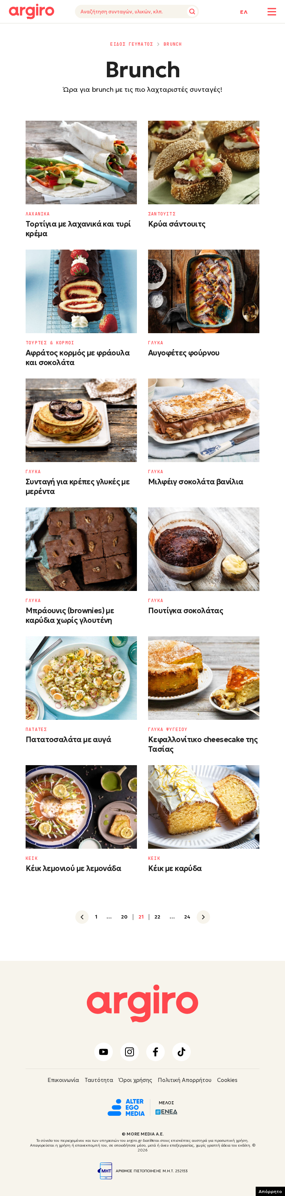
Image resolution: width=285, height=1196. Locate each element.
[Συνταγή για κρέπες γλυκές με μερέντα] (81, 420)
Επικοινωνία (63, 1079)
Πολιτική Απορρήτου (185, 1079)
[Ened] (166, 1111)
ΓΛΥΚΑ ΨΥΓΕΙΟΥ (168, 729)
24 (187, 917)
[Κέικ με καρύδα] (203, 807)
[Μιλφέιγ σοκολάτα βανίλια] (203, 420)
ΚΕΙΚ (32, 858)
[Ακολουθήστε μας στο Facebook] (155, 1052)
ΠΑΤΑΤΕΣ (36, 729)
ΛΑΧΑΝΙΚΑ (38, 214)
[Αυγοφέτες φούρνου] (203, 291)
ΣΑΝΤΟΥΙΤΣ (162, 214)
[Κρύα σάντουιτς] (203, 162)
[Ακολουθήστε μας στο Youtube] (103, 1052)
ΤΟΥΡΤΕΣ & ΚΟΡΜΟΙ (50, 343)
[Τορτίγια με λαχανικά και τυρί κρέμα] (81, 162)
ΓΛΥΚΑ (155, 343)
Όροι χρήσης (135, 1079)
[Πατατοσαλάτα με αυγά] (81, 678)
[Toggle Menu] (272, 11)
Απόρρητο (270, 1191)
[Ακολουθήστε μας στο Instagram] (129, 1052)
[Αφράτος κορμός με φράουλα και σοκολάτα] (81, 291)
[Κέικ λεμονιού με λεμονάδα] (81, 807)
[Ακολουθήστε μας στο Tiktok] (181, 1052)
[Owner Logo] (126, 1106)
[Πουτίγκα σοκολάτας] (203, 549)
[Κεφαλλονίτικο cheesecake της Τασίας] (203, 678)
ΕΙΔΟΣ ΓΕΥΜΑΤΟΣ (131, 44)
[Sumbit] (192, 11)
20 (124, 917)
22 (157, 917)
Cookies (227, 1079)
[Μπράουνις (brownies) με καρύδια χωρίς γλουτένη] (81, 549)
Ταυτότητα (99, 1079)
